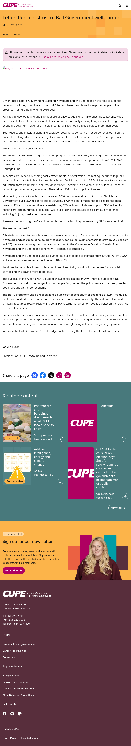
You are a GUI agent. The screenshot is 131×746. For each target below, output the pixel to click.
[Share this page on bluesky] (34, 375)
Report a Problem (29, 737)
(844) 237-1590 (21, 623)
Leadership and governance (19, 644)
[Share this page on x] (51, 375)
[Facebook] (4, 713)
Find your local (11, 675)
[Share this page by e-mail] (67, 375)
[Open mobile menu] (126, 5)
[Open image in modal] (65, 82)
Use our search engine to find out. (62, 57)
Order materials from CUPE (18, 688)
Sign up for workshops (15, 682)
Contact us (9, 657)
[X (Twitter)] (19, 713)
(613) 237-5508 (16, 620)
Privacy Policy (9, 737)
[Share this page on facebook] (43, 375)
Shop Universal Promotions (18, 695)
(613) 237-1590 (15, 616)
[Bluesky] (12, 713)
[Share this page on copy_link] (59, 375)
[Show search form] (119, 5)
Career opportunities (14, 651)
